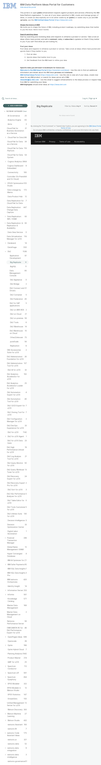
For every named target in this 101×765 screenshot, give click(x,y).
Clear (25, 111)
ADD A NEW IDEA (16, 106)
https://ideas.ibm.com (63, 20)
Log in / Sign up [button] (89, 98)
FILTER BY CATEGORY (14, 111)
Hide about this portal (28, 7)
